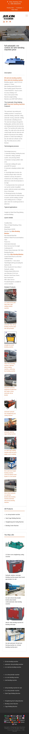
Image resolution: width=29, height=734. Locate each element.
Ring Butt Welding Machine (16, 104)
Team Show (14, 9)
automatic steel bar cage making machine (10, 432)
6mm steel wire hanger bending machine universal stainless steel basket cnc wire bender (10, 473)
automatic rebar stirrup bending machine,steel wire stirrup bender (10, 326)
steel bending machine (11, 680)
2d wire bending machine (11, 661)
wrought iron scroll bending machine (9, 346)
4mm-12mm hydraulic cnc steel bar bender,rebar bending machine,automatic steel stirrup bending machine (9, 497)
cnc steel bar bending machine (13, 667)
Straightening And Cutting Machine (15, 522)
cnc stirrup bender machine (13, 514)
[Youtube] (4, 21)
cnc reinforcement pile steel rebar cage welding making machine (10, 305)
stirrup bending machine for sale (13, 687)
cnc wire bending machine (12, 677)
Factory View (10, 7)
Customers (19, 7)
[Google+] (7, 21)
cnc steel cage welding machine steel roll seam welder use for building (10, 452)
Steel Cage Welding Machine (13, 518)
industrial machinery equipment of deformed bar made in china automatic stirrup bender (10, 391)
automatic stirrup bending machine (14, 664)
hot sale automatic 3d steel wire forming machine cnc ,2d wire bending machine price (14, 645)
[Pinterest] (10, 21)
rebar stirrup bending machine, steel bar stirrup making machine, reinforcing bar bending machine (9, 367)
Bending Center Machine (12, 525)
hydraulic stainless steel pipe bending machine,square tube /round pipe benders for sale (15, 577)
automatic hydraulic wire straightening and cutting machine (10, 413)
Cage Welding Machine (11, 706)
